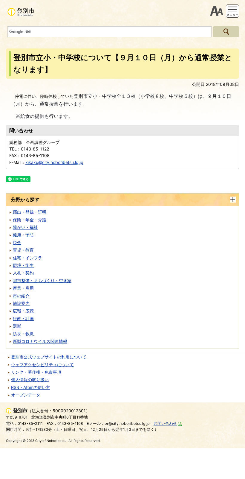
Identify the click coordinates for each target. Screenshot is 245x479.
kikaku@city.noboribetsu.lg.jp (54, 162)
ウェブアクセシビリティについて (42, 364)
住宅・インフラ (27, 257)
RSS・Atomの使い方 (30, 387)
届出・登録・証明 (29, 212)
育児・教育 (23, 250)
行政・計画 (23, 318)
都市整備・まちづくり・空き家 (42, 280)
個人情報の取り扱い (30, 379)
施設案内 (21, 303)
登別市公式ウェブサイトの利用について (48, 356)
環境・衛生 (23, 265)
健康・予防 (23, 234)
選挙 (17, 326)
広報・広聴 (23, 310)
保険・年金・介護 (29, 219)
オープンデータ (25, 394)
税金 (17, 242)
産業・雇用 (23, 288)
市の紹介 (21, 295)
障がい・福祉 (25, 227)
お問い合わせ (165, 423)
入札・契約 (23, 272)
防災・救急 (23, 333)
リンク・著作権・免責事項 (36, 372)
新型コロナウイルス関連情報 (40, 341)
